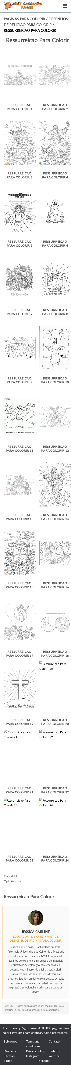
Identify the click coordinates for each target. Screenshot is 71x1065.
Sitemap (9, 1056)
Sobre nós (10, 1041)
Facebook (43, 1060)
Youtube (54, 1056)
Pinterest (55, 1051)
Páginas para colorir (24, 19)
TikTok (8, 1060)
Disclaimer (11, 1051)
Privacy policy (35, 1051)
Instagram (32, 1056)
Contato (54, 1041)
